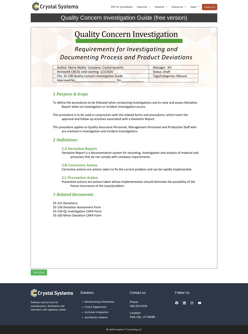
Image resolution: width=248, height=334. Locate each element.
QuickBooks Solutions (96, 317)
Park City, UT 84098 (142, 316)
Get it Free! (39, 272)
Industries (142, 7)
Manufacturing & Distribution (99, 301)
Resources (177, 7)
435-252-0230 (138, 306)
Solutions (159, 7)
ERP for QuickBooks (122, 7)
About (193, 7)
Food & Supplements (95, 307)
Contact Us (209, 7)
